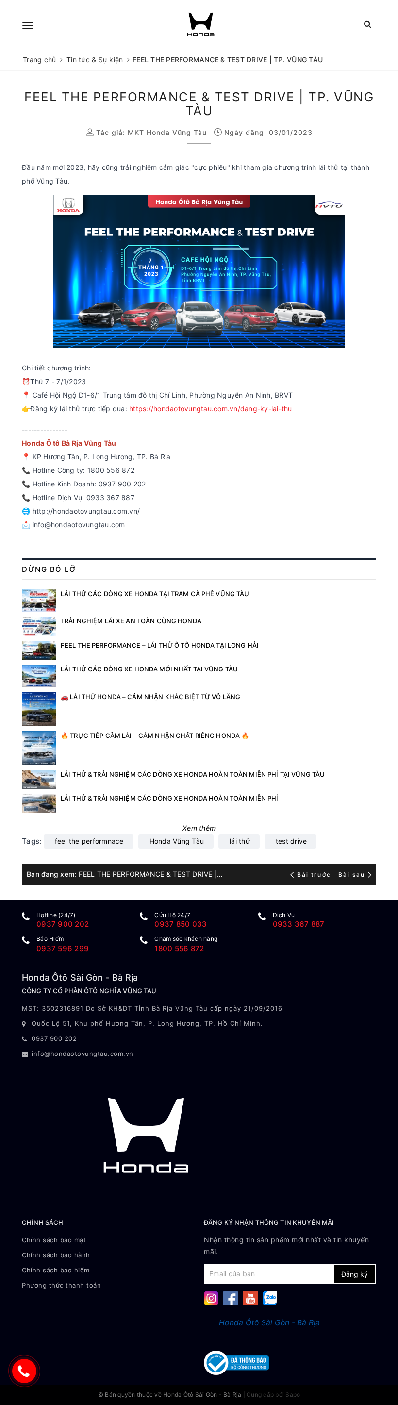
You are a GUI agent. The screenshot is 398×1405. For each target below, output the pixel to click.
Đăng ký (354, 1274)
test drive (291, 841)
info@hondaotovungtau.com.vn (82, 1053)
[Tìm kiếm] (367, 24)
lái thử (240, 841)
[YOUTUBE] (250, 1297)
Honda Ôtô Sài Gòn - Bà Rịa (269, 1322)
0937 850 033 (180, 924)
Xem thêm (199, 828)
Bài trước (315, 874)
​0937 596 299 (62, 948)
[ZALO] (270, 1297)
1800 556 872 (179, 948)
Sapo (292, 1394)
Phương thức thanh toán (61, 1285)
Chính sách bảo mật (54, 1240)
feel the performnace (89, 841)
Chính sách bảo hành (56, 1255)
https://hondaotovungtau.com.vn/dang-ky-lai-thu (210, 408)
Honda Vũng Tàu (176, 841)
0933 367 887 (299, 924)
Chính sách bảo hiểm (56, 1270)
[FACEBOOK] (230, 1297)
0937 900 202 (62, 924)
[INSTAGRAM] (211, 1297)
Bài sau (351, 874)
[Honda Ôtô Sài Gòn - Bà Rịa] (201, 24)
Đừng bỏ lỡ (49, 569)
